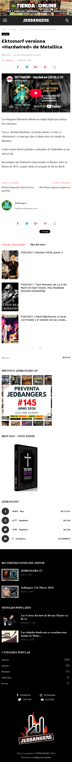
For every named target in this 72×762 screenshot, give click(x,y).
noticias (33, 659)
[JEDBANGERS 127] (10, 575)
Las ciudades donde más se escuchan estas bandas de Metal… (44, 633)
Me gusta (65, 511)
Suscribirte (64, 538)
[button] (67, 20)
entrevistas (33, 677)
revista (33, 683)
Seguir (66, 520)
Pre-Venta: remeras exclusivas (55, 187)
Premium (33, 671)
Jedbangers (9, 60)
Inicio (4, 29)
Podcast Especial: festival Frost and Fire (18, 188)
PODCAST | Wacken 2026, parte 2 (42, 252)
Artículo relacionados (13, 244)
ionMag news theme (41, 757)
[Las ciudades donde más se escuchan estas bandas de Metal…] (10, 636)
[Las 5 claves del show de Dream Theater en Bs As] (10, 619)
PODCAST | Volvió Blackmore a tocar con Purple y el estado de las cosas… (44, 318)
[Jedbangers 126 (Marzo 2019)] (10, 592)
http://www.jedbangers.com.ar (26, 208)
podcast (5, 34)
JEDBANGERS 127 (32, 570)
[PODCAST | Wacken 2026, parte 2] (10, 264)
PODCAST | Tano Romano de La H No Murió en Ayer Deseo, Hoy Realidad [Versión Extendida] (44, 287)
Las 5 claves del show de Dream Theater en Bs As (44, 617)
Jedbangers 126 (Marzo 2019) (37, 587)
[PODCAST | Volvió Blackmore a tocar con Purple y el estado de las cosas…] (10, 329)
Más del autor (38, 244)
